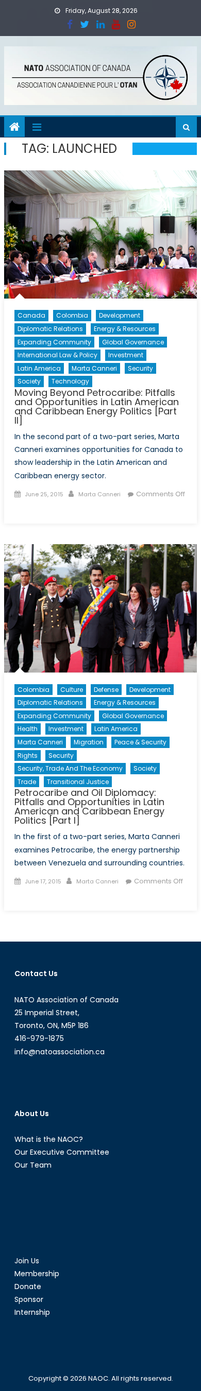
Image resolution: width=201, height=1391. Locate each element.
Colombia (72, 315)
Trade (27, 781)
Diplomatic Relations (50, 328)
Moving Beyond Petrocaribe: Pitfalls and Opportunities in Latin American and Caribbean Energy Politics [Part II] (96, 406)
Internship (32, 1312)
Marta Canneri (94, 368)
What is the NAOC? (48, 1139)
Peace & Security (140, 742)
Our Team (33, 1165)
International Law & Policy (57, 355)
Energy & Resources (125, 328)
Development (119, 315)
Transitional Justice (78, 781)
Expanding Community (54, 342)
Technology (70, 381)
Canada (31, 315)
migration (89, 742)
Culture (71, 689)
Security (140, 368)
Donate (27, 1286)
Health (28, 728)
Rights (28, 755)
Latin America (39, 368)
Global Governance (133, 342)
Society (29, 381)
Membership (36, 1273)
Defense (106, 689)
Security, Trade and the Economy (70, 768)
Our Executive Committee (61, 1152)
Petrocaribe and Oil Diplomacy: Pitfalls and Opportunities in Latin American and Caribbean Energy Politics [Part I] (89, 806)
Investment (125, 355)
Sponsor (28, 1299)
